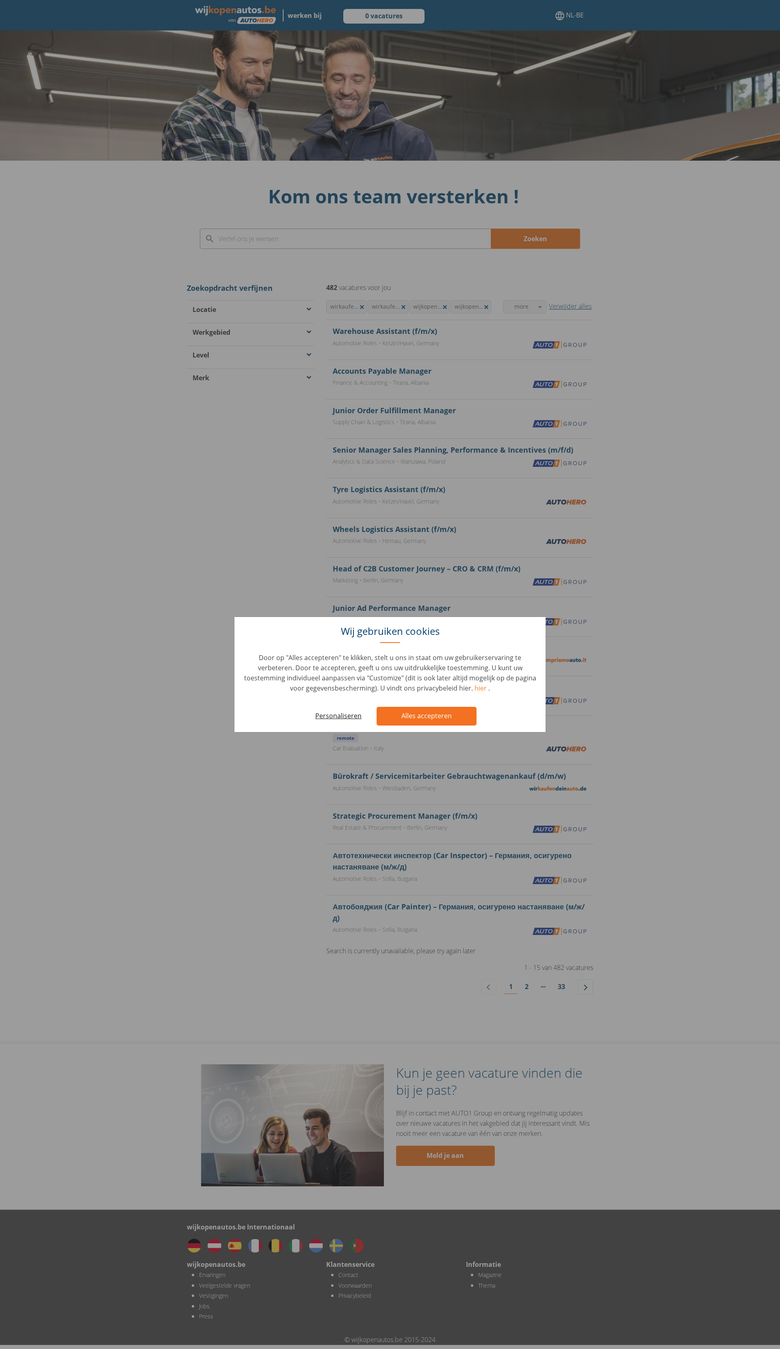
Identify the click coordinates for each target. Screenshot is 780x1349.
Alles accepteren (426, 715)
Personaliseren (338, 715)
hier (481, 688)
